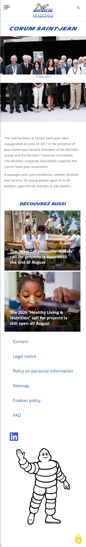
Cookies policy (27, 400)
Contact (20, 341)
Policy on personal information (43, 371)
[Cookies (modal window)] (78, 539)
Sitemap (21, 386)
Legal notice (24, 356)
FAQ (17, 415)
